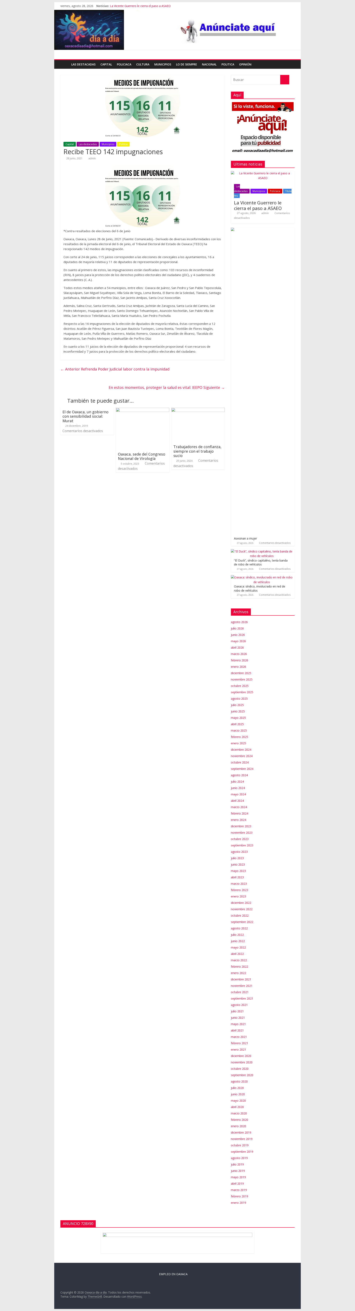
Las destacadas (83, 64)
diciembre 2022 (241, 903)
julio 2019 (237, 1164)
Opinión (245, 64)
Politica (227, 64)
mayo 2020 (238, 1100)
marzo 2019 (239, 1190)
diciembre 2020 (241, 1056)
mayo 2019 (238, 1177)
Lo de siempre (186, 64)
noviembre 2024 (241, 756)
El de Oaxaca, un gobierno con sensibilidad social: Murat (85, 416)
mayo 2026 (238, 641)
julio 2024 (237, 781)
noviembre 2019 (241, 1139)
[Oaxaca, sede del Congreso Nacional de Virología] (142, 410)
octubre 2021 (240, 992)
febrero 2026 (239, 660)
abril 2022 (237, 954)
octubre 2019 (240, 1145)
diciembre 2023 (241, 826)
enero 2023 (238, 896)
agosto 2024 (239, 775)
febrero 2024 (239, 813)
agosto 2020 (239, 1081)
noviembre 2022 (241, 909)
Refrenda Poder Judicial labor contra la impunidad (114, 369)
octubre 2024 (240, 762)
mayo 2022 (238, 947)
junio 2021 (238, 1018)
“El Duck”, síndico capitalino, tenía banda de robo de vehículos (261, 562)
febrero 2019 (239, 1196)
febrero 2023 (239, 890)
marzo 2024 (239, 807)
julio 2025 (237, 705)
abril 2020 (237, 1107)
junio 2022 (238, 941)
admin (92, 158)
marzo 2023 (239, 884)
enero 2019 (238, 1203)
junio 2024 (238, 788)
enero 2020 (238, 1126)
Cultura (142, 64)
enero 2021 (238, 1049)
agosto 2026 (239, 622)
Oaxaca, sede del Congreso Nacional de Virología (141, 456)
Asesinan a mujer (245, 538)
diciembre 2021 (241, 979)
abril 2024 (237, 801)
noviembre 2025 (241, 679)
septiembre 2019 (242, 1152)
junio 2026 (238, 635)
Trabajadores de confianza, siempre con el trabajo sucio (197, 451)
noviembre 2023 (241, 832)
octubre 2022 (240, 915)
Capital (106, 64)
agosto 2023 (239, 852)
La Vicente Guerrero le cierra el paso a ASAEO (140, 6)
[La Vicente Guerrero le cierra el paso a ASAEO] (263, 173)
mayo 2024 (238, 794)
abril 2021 (237, 1030)
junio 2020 (238, 1094)
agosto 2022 (239, 928)
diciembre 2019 (241, 1132)
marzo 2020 (239, 1113)
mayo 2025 (238, 718)
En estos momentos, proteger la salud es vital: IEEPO (167, 387)
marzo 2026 (239, 654)
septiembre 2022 (242, 922)
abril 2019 (237, 1183)
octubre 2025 (240, 686)
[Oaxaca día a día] (177, 30)
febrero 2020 (239, 1120)
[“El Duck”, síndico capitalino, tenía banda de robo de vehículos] (262, 551)
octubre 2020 (240, 1069)
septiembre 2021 (242, 998)
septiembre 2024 (242, 769)
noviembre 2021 (241, 986)
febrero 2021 (239, 1043)
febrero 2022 (239, 966)
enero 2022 (238, 973)
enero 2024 (238, 820)
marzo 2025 (239, 730)
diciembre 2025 (241, 673)
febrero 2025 (239, 737)
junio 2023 (238, 864)
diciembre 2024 (241, 750)
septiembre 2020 (242, 1075)
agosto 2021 (239, 1005)
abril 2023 (237, 877)
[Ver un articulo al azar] (290, 64)
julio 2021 (237, 1011)
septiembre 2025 (242, 692)
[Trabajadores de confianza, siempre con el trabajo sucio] (198, 410)
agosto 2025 (239, 698)
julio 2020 (237, 1088)
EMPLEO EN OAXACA (173, 1274)
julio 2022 (237, 935)
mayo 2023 (238, 871)
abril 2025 (237, 724)
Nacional (209, 64)
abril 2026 (237, 647)
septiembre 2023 (242, 845)
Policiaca (124, 64)
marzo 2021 (239, 1037)
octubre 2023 (240, 839)
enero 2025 (238, 743)
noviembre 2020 (241, 1062)
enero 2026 (238, 667)
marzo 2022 (239, 960)
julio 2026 (237, 628)
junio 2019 (238, 1171)
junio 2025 (238, 711)
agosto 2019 (239, 1158)
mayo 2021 (238, 1024)
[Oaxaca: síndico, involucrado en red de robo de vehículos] (262, 577)
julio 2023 (237, 858)
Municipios (162, 64)
